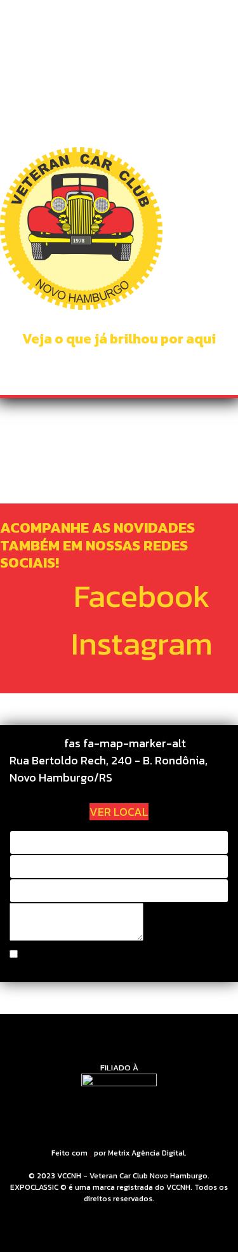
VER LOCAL (119, 811)
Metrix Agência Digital (146, 1153)
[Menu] (220, 25)
